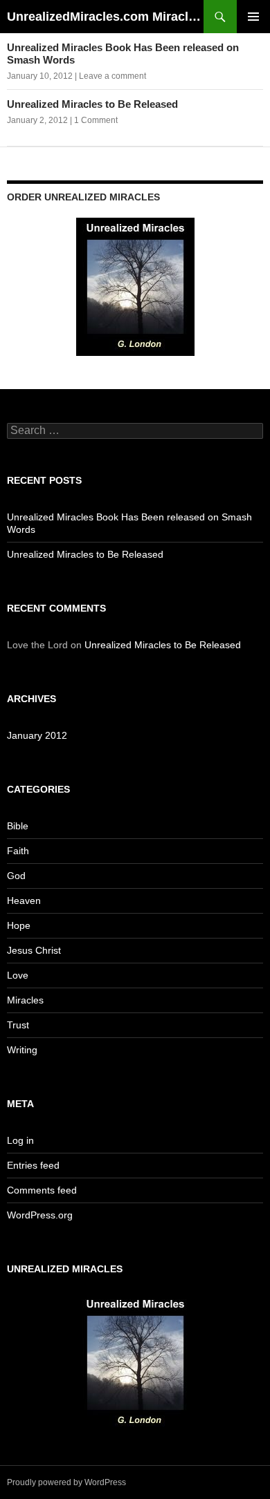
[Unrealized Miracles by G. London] (135, 286)
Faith (18, 850)
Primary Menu (253, 16)
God (16, 875)
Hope (18, 925)
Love (17, 975)
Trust (18, 1024)
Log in (20, 1140)
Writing (22, 1049)
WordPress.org (40, 1214)
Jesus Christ (34, 950)
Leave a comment (112, 76)
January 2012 (37, 735)
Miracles (25, 1000)
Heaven (24, 900)
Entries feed (33, 1165)
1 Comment (96, 120)
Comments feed (42, 1190)
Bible (17, 825)
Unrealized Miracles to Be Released (92, 104)
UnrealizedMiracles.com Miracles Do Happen (105, 16)
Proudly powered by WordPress (66, 1482)
